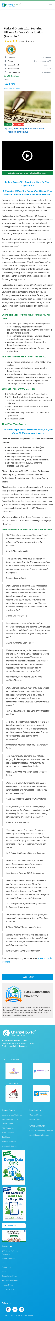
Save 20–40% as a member (12, 88)
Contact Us (6, 1267)
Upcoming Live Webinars (12, 1115)
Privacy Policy (7, 1285)
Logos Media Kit (8, 1289)
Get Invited (11, 1226)
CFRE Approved (8, 1128)
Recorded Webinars (10, 1119)
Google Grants (35, 1119)
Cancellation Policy (9, 1276)
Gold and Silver (35, 1115)
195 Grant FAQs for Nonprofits (10, 1252)
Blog (4, 1263)
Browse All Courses (10, 1146)
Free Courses (7, 1124)
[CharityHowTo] (11, 5)
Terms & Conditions (10, 1280)
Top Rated (6, 1137)
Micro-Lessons (8, 1133)
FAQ (4, 1272)
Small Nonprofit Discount (39, 1135)
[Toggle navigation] (50, 5)
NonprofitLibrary (8, 1258)
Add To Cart (28, 977)
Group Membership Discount (41, 1131)
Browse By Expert (9, 1141)
